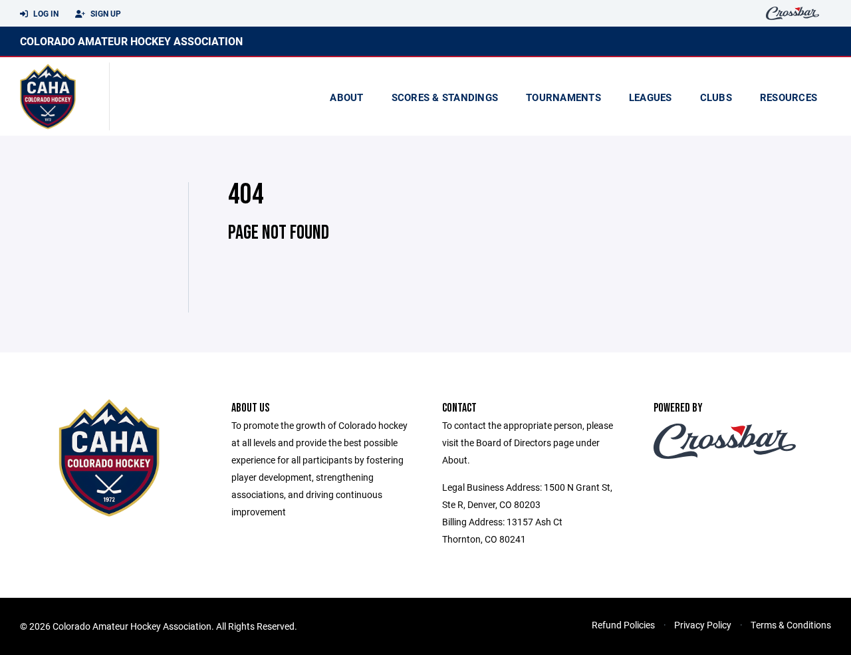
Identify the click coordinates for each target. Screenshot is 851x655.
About (346, 97)
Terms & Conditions (791, 624)
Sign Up (104, 13)
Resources (788, 97)
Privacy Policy (702, 624)
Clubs (716, 97)
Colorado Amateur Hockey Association (131, 41)
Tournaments (563, 97)
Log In (45, 13)
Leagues (650, 97)
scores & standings (445, 97)
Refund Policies (623, 624)
